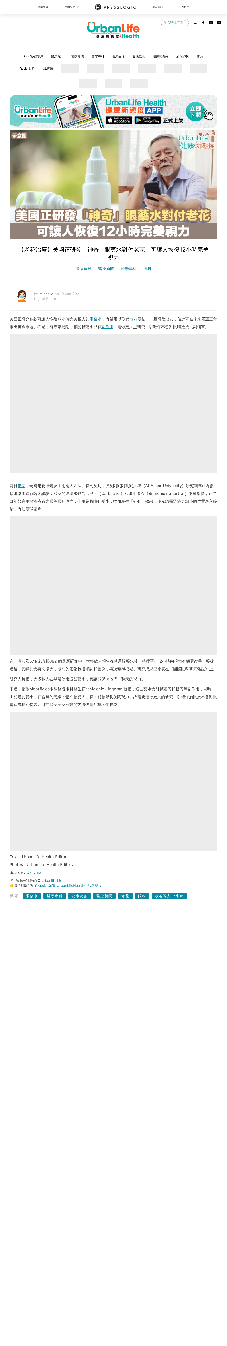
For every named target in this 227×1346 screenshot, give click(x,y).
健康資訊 (57, 56)
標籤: (15, 895)
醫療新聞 (106, 268)
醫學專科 (98, 56)
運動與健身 (160, 56)
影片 (200, 56)
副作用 (107, 326)
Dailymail (35, 872)
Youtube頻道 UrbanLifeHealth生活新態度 (68, 885)
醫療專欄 (77, 56)
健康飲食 (139, 56)
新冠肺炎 (182, 56)
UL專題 (48, 68)
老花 (133, 319)
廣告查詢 (157, 7)
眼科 (146, 268)
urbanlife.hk (51, 880)
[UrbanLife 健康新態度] (113, 30)
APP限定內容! (33, 56)
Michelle (47, 294)
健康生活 (118, 56)
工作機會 (184, 7)
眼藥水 (96, 319)
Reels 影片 (27, 68)
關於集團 (43, 7)
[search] (195, 22)
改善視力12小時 (169, 896)
